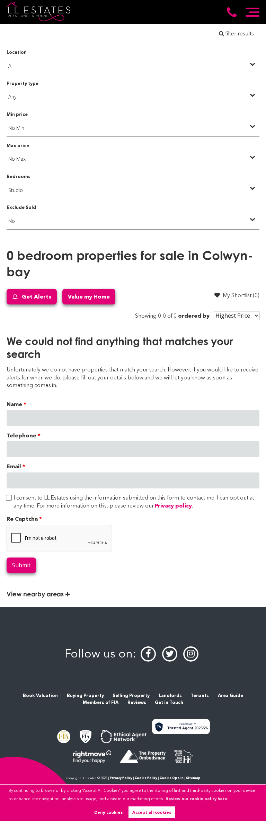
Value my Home (89, 296)
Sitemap (193, 778)
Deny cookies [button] (108, 812)
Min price (17, 114)
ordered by (194, 315)
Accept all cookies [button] (151, 812)
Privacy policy (173, 505)
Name (14, 404)
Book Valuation (40, 695)
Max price (18, 145)
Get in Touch (169, 702)
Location (17, 52)
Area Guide (230, 695)
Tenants (199, 695)
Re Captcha (22, 519)
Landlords (170, 695)
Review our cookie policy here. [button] (197, 798)
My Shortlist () (241, 295)
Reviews (136, 702)
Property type (22, 83)
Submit (21, 565)
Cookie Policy (146, 778)
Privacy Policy (121, 778)
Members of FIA (100, 702)
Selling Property (131, 695)
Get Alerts (35, 296)
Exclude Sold (21, 207)
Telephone (21, 435)
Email (14, 466)
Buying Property (85, 695)
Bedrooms (18, 176)
